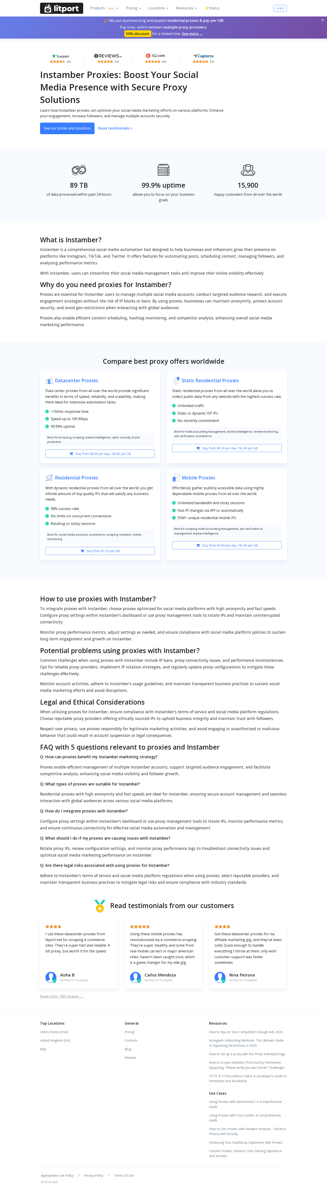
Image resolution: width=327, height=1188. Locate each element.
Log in (280, 8)
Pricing (131, 8)
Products (101, 8)
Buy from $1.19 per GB (103, 551)
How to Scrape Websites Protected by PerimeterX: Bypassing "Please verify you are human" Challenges (247, 1064)
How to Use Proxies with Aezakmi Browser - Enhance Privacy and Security (247, 1131)
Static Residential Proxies (210, 380)
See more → (192, 33)
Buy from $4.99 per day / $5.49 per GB (230, 545)
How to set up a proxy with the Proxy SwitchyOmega (247, 1054)
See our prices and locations (67, 128)
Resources (184, 8)
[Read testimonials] (60, 55)
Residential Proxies (76, 478)
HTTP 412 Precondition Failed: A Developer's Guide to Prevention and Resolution (248, 1078)
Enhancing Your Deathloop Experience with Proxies (246, 1142)
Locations (157, 8)
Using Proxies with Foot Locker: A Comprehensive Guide (245, 1117)
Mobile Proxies (198, 478)
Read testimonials (114, 128)
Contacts (131, 1040)
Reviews (130, 1057)
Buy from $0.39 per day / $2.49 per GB (230, 448)
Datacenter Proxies (76, 380)
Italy (43, 1049)
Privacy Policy (93, 1175)
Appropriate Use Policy (57, 1175)
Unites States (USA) (54, 1032)
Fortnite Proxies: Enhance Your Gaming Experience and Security (245, 1153)
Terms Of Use (124, 1175)
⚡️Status (212, 8)
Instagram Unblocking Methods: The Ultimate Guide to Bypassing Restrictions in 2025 (246, 1042)
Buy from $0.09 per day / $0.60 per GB (103, 454)
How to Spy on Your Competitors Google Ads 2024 (246, 1032)
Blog (128, 1049)
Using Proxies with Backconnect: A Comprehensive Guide (245, 1104)
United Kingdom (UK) (55, 1040)
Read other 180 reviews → (61, 996)
